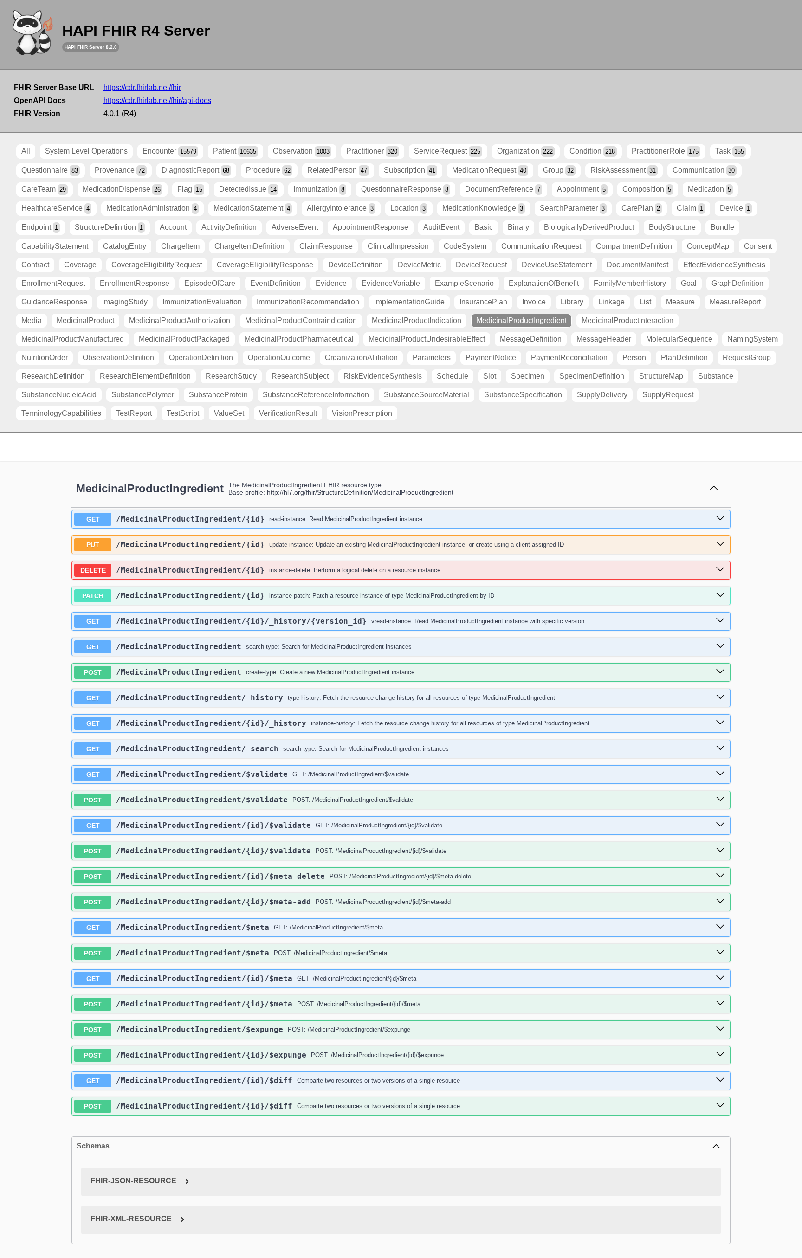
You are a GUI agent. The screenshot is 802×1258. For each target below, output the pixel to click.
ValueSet (229, 413)
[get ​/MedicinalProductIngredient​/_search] (720, 748)
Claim (690, 208)
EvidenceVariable (391, 283)
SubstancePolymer (142, 395)
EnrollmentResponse (134, 283)
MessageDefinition (531, 339)
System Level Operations (86, 151)
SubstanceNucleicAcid (59, 395)
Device (735, 208)
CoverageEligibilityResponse (265, 265)
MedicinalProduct (85, 320)
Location (408, 208)
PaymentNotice (491, 357)
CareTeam (43, 189)
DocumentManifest (637, 265)
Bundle (722, 227)
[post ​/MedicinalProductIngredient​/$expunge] (720, 1029)
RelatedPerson (337, 170)
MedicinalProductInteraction (627, 320)
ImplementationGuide (409, 302)
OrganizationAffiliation (361, 357)
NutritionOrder (44, 357)
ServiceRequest (447, 151)
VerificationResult (288, 413)
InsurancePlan (483, 302)
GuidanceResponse (54, 302)
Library (572, 302)
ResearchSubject (300, 376)
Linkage (611, 302)
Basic (483, 227)
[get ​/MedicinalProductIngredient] (720, 646)
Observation (301, 151)
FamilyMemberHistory (630, 283)
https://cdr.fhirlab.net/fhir (142, 87)
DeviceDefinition (355, 265)
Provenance (120, 170)
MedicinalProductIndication (416, 320)
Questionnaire (49, 170)
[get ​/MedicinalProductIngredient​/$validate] (720, 774)
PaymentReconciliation (569, 357)
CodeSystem (465, 246)
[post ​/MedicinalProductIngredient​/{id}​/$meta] (720, 1004)
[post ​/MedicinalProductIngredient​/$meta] (720, 953)
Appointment (581, 189)
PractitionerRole (665, 151)
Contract (35, 265)
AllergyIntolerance (340, 208)
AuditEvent (441, 227)
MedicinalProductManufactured (72, 339)
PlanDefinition (684, 357)
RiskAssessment (623, 170)
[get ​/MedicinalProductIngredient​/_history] (720, 697)
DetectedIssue (248, 189)
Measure (680, 302)
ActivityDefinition (229, 227)
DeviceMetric (419, 265)
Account (173, 227)
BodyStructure (672, 227)
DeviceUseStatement (557, 265)
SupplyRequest (667, 395)
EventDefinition (275, 283)
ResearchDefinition (53, 376)
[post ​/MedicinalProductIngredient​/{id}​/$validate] (720, 851)
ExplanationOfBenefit (544, 283)
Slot (489, 376)
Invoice (534, 302)
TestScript (183, 413)
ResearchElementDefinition (145, 376)
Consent (758, 246)
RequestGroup (747, 357)
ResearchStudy (231, 376)
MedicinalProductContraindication (301, 320)
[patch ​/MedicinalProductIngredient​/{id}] (720, 595)
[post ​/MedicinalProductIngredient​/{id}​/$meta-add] (720, 902)
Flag (189, 189)
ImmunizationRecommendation (308, 302)
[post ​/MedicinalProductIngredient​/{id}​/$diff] (720, 1106)
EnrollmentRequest (53, 283)
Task (729, 151)
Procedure (268, 170)
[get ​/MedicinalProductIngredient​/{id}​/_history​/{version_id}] (720, 621)
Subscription (409, 170)
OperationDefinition (201, 357)
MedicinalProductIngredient (521, 320)
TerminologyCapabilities (61, 413)
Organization (525, 151)
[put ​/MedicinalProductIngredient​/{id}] (720, 544)
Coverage (80, 265)
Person (634, 357)
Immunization (318, 189)
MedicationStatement (251, 208)
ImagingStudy (125, 302)
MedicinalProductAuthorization (179, 320)
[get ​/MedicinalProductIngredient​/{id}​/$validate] (720, 825)
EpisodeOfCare (209, 283)
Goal (689, 283)
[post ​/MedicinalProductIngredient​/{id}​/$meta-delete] (720, 876)
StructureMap (661, 376)
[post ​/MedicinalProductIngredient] (720, 672)
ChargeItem (180, 246)
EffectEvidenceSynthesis (724, 265)
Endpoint (39, 227)
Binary (518, 227)
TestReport (134, 413)
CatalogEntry (124, 246)
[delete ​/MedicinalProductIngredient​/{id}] (720, 570)
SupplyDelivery (602, 395)
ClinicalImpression (398, 246)
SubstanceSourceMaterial (426, 395)
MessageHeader (603, 339)
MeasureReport (735, 302)
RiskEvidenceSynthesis (382, 376)
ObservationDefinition (118, 357)
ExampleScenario (464, 283)
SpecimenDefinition (591, 376)
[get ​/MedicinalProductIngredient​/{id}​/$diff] (720, 1080)
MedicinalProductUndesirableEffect (427, 339)
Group (558, 170)
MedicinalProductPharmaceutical (299, 339)
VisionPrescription (362, 413)
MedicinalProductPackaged (184, 339)
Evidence (331, 283)
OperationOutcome (279, 357)
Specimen (527, 376)
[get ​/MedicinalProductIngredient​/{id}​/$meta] (720, 978)
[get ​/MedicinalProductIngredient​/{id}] (720, 519)
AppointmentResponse (370, 227)
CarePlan (640, 208)
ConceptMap (708, 246)
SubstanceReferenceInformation (316, 395)
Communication (704, 170)
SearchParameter (572, 208)
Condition (592, 151)
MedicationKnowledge (482, 208)
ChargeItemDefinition (249, 246)
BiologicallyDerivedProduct (589, 227)
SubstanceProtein (218, 395)
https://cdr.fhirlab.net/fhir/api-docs (157, 100)
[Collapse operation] (713, 489)
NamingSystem (752, 339)
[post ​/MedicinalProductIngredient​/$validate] (720, 800)
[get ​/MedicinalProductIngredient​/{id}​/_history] (720, 723)
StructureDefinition (109, 227)
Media (31, 320)
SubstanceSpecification (523, 395)
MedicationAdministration (151, 208)
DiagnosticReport (195, 170)
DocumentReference (502, 189)
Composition (646, 189)
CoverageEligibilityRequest (156, 265)
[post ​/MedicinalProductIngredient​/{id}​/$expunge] (720, 1055)
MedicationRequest (489, 170)
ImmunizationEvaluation (202, 302)
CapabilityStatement (54, 246)
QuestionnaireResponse (404, 189)
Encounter (169, 151)
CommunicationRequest (541, 246)
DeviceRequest (481, 265)
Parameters (432, 357)
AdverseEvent (295, 227)
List (645, 302)
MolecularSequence (679, 339)
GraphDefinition (737, 283)
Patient (234, 151)
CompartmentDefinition (634, 246)
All (25, 151)
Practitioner (371, 151)
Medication (709, 189)
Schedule (452, 376)
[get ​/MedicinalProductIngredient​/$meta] (720, 927)
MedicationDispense (122, 189)
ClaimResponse (326, 246)
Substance (715, 376)
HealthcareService (55, 208)
